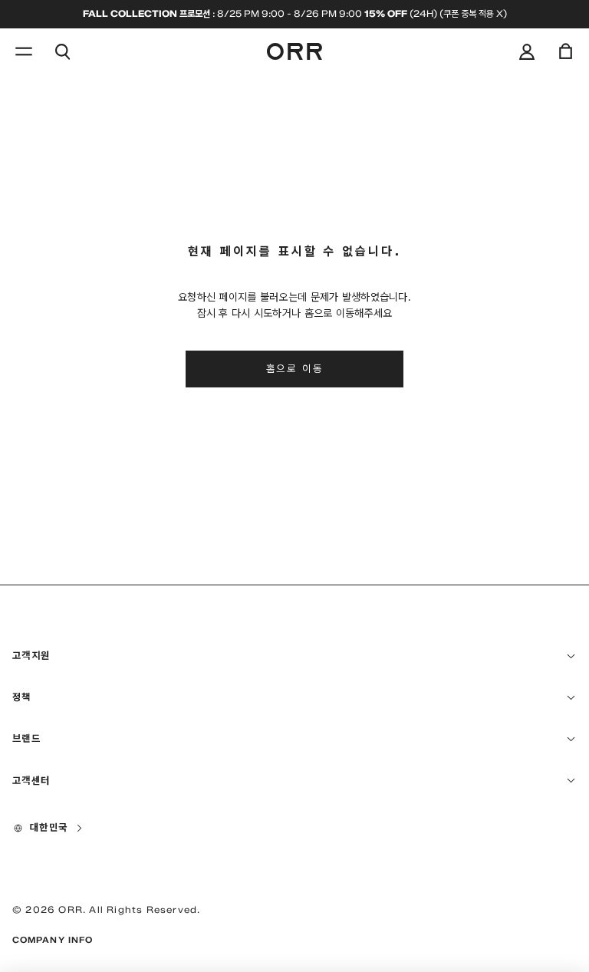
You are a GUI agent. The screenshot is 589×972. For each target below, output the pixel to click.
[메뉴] (23, 51)
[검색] (62, 51)
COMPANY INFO (52, 939)
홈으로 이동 (295, 368)
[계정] (526, 51)
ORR (70, 909)
